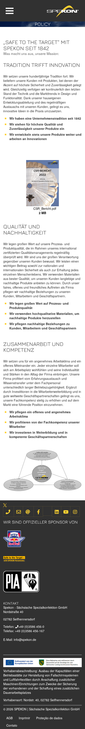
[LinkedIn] (56, 511)
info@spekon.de (25, 639)
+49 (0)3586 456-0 (31, 626)
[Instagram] (75, 511)
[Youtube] (65, 511)
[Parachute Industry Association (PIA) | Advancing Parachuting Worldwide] (21, 581)
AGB (9, 718)
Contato (11, 725)
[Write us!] (18, 511)
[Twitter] (47, 511)
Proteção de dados (49, 718)
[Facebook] (38, 511)
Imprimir (24, 718)
